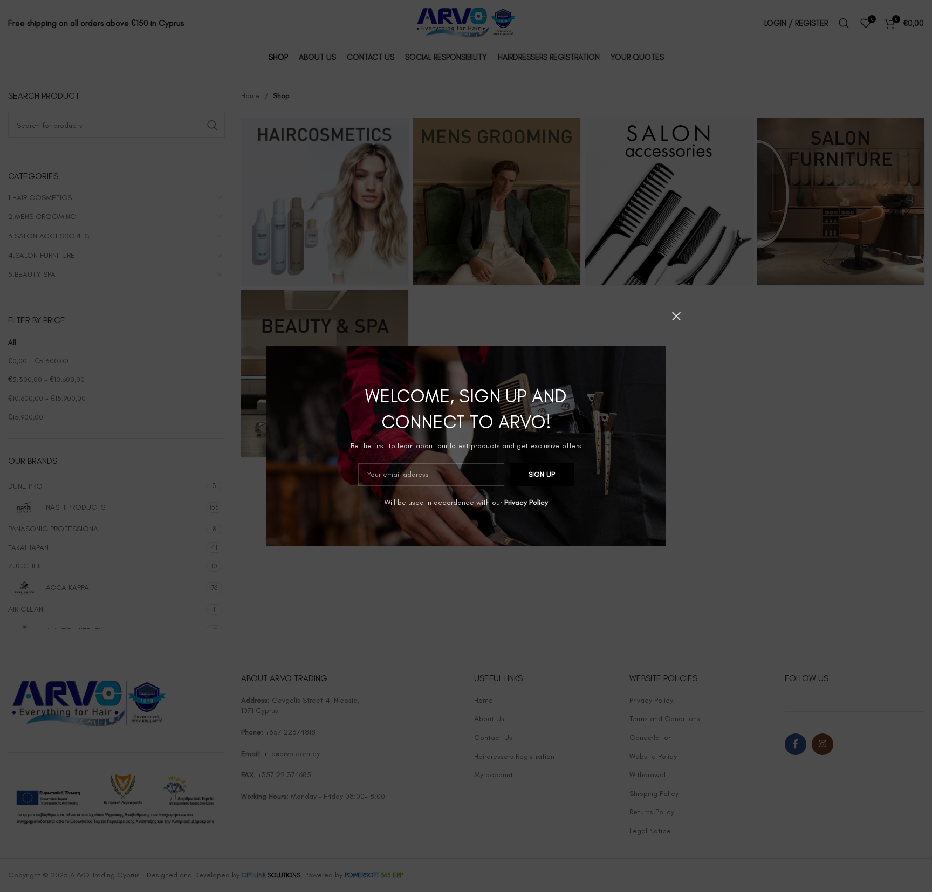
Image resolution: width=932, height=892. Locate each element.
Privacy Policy (526, 502)
